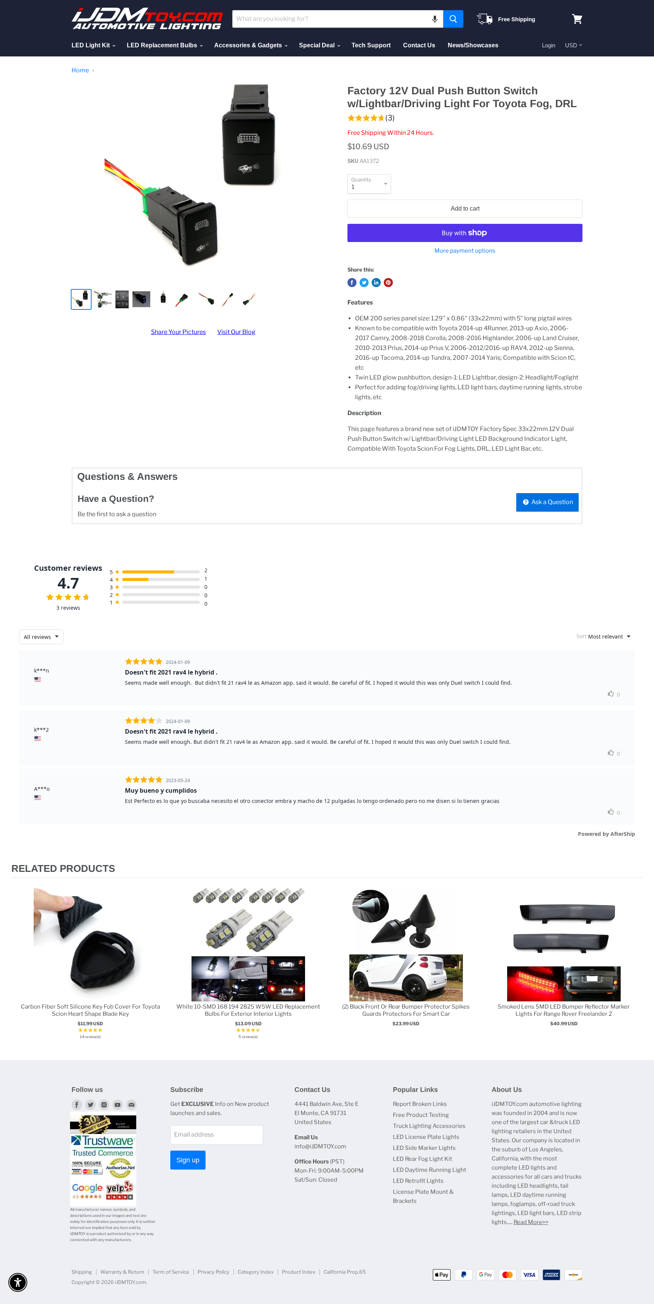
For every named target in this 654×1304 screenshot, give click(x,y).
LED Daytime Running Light (429, 1170)
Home (80, 70)
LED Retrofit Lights (418, 1181)
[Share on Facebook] (352, 282)
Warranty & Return (122, 1272)
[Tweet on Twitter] (364, 282)
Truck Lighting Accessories (429, 1126)
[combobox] (337, 19)
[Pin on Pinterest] (388, 282)
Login (548, 45)
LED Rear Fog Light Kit (422, 1159)
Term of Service (171, 1272)
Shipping (82, 1272)
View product (90, 952)
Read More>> (531, 1222)
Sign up (187, 1160)
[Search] (453, 19)
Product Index (298, 1272)
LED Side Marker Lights (424, 1148)
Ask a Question (551, 502)
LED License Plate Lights (426, 1137)
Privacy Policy (213, 1272)
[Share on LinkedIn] (376, 282)
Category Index (256, 1272)
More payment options (464, 251)
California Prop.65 (345, 1272)
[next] (635, 965)
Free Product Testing (421, 1115)
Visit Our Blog (236, 332)
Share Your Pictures (178, 332)
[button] (434, 19)
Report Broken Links (420, 1104)
